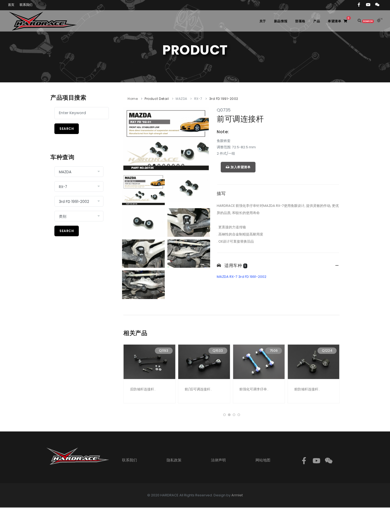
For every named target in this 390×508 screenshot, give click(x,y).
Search (66, 128)
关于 (262, 21)
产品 (316, 21)
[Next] (203, 138)
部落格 (300, 21)
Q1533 (218, 350)
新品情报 (280, 21)
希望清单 (338, 19)
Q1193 (163, 350)
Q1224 (327, 350)
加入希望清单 (240, 167)
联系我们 (129, 460)
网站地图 (262, 460)
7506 (274, 350)
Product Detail (157, 98)
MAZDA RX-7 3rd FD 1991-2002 (241, 276)
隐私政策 (174, 460)
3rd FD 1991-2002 (223, 98)
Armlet (237, 495)
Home (133, 98)
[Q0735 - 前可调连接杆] (166, 139)
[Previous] (128, 138)
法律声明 (218, 460)
